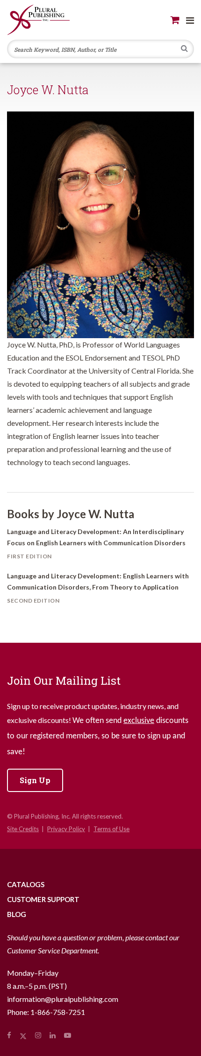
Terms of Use (111, 829)
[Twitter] (23, 1035)
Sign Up (35, 780)
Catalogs (25, 884)
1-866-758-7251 (57, 1011)
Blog (16, 914)
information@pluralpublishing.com (62, 998)
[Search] (184, 49)
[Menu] (190, 20)
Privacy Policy (66, 829)
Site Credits (23, 829)
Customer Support (43, 899)
